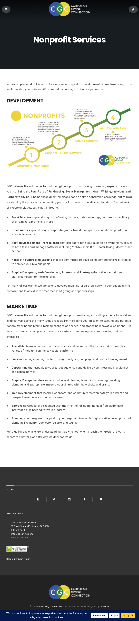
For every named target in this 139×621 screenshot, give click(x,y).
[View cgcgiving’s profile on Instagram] (69, 499)
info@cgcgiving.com (22, 534)
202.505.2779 (18, 530)
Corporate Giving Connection (47, 606)
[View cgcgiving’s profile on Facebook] (38, 499)
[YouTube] (101, 499)
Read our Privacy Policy (18, 559)
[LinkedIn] (85, 499)
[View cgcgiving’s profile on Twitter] (53, 499)
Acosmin (104, 606)
